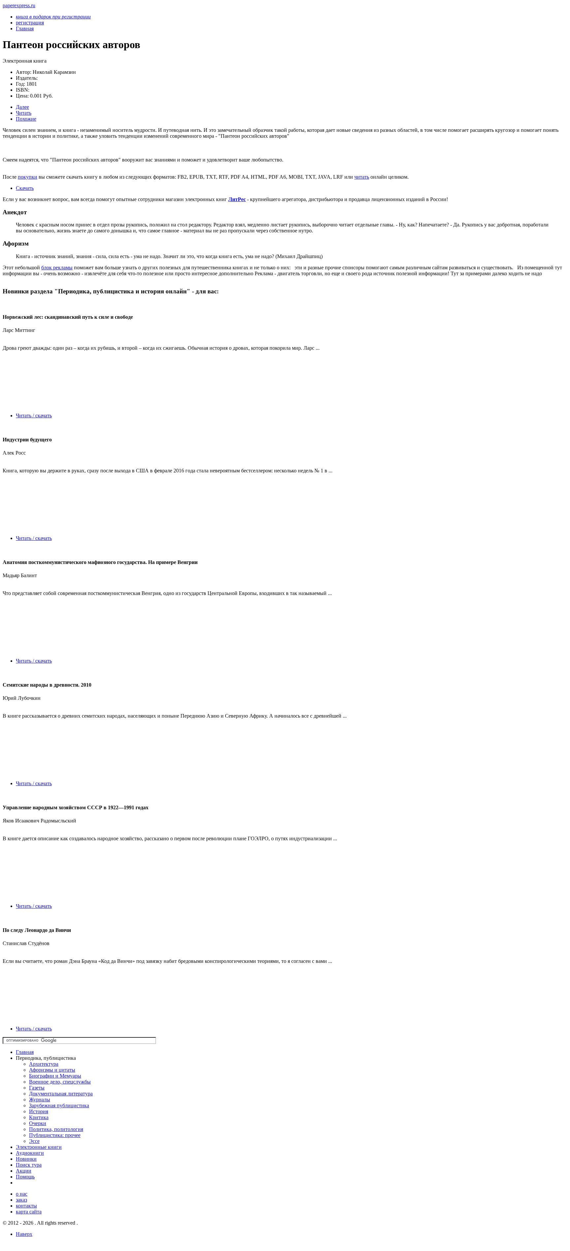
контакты (26, 1205)
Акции (23, 1171)
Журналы (39, 1099)
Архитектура (43, 1064)
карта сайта (29, 1211)
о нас (21, 1194)
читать (361, 177)
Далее (22, 107)
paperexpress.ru (19, 5)
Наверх (24, 1234)
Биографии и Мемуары (55, 1076)
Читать (23, 113)
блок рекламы (57, 267)
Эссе (34, 1141)
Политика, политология (56, 1129)
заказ (21, 1200)
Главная (25, 1052)
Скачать (25, 188)
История (38, 1111)
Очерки (37, 1123)
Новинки (26, 1159)
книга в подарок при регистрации (53, 16)
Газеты (37, 1087)
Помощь (25, 1176)
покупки (27, 177)
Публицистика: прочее (54, 1135)
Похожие (26, 119)
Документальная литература (61, 1093)
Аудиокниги (30, 1153)
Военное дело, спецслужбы (60, 1082)
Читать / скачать (34, 415)
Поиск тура (29, 1165)
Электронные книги (39, 1147)
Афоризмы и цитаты (52, 1070)
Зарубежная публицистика (59, 1105)
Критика (38, 1117)
